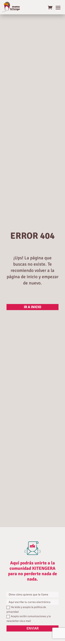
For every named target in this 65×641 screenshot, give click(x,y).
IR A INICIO (32, 307)
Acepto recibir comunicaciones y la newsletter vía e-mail (28, 619)
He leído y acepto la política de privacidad (26, 609)
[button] (58, 7)
